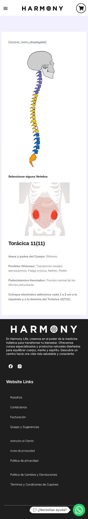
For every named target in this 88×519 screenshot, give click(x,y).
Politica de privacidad (24, 460)
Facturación (18, 417)
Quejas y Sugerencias (24, 427)
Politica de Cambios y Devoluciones (33, 474)
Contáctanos (18, 407)
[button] (5, 8)
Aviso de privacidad (22, 450)
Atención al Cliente (22, 441)
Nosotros (16, 397)
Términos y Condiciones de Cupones (34, 484)
